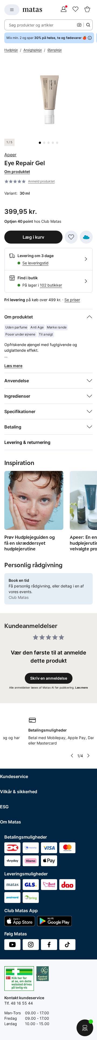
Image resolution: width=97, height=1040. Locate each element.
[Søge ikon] (88, 25)
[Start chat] (85, 1027)
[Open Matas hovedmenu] (11, 9)
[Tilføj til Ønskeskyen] (86, 237)
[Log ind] (63, 9)
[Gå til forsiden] (32, 9)
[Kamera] (79, 25)
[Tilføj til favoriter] (71, 237)
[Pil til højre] (88, 755)
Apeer (10, 154)
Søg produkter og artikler (31, 25)
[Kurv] (87, 9)
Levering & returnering (27, 442)
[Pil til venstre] (71, 755)
